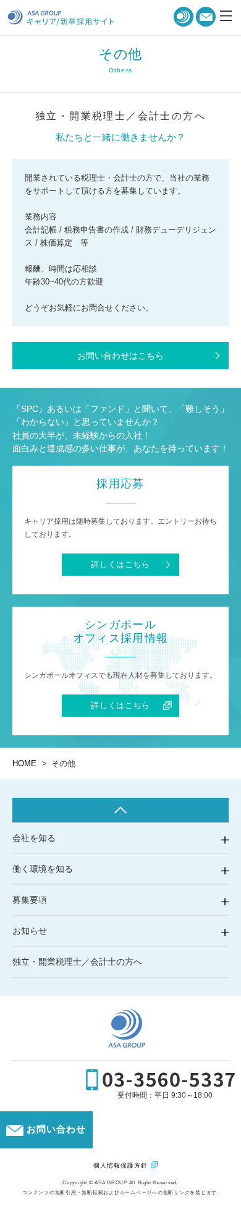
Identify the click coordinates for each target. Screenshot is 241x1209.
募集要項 (29, 899)
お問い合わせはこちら (120, 356)
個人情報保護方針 (120, 1165)
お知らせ (29, 930)
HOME (24, 763)
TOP (120, 810)
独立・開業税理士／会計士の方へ (77, 961)
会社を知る (34, 838)
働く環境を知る (42, 869)
